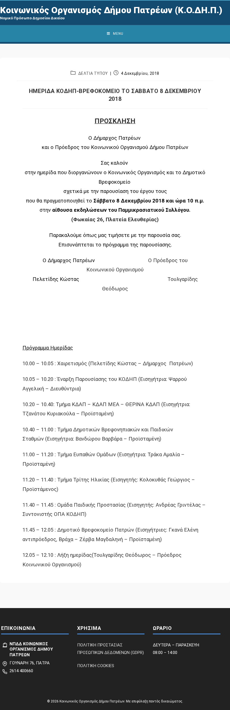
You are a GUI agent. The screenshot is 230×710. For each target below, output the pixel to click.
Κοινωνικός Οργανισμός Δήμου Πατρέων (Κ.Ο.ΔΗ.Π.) (111, 10)
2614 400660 (21, 670)
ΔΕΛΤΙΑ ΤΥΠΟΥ (93, 73)
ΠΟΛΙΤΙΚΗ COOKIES (95, 665)
